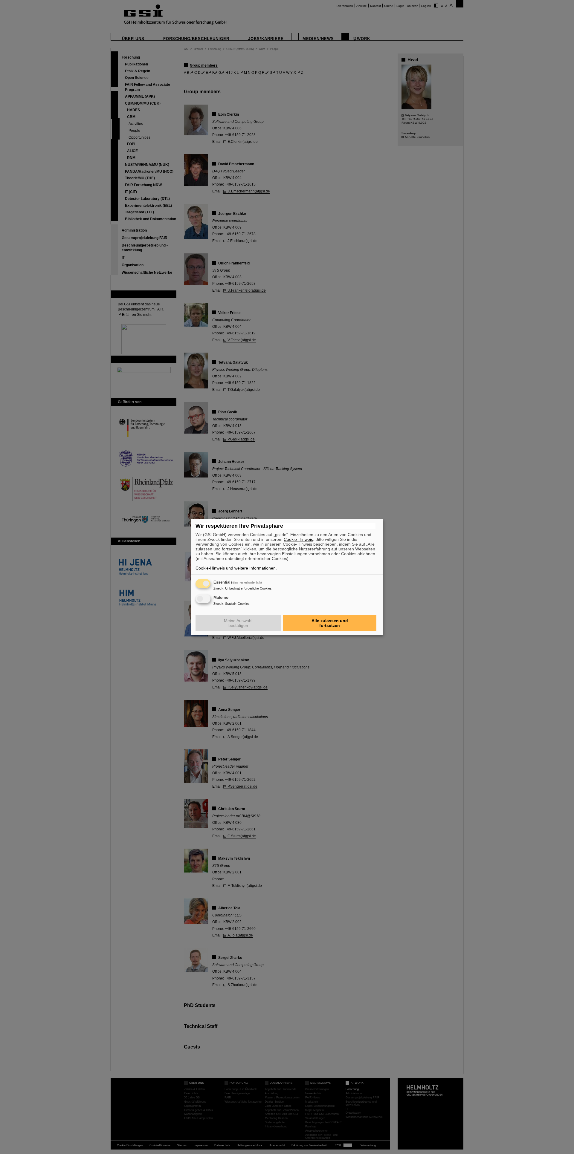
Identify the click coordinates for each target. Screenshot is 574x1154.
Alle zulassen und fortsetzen (330, 623)
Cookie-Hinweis (298, 539)
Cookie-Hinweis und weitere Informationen (236, 568)
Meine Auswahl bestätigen (238, 623)
